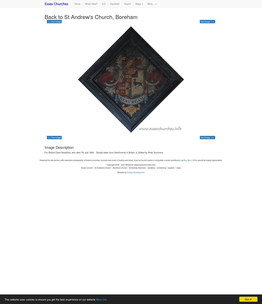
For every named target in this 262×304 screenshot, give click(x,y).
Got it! (248, 299)
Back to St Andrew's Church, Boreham (91, 17)
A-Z (104, 3)
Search (127, 3)
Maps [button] (138, 3)
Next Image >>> (207, 21)
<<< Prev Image (54, 21)
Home (77, 3)
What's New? (91, 3)
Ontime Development (135, 172)
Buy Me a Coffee (190, 160)
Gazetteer (115, 3)
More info (101, 299)
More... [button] (151, 3)
